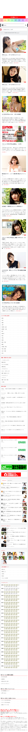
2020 (2, 606)
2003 (2, 666)
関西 (12, 20)
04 (11, 585)
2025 (2, 588)
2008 (2, 648)
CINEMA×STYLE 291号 (8, 29)
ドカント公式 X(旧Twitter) (6, 700)
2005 (2, 659)
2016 (2, 620)
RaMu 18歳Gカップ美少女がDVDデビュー (11, 487)
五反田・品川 (4, 327)
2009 (2, 644)
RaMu (3, 576)
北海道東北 (16, 20)
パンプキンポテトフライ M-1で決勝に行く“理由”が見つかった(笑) (13, 425)
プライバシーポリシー (5, 683)
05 (13, 585)
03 (9, 585)
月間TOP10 (4, 480)
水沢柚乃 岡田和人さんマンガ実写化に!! (12, 206)
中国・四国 (4, 348)
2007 (2, 651)
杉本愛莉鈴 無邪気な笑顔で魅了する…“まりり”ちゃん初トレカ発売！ (13, 402)
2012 (2, 634)
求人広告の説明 (4, 676)
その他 (3, 382)
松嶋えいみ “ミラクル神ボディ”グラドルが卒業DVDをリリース (12, 429)
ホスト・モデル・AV (5, 371)
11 (13, 597)
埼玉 (2, 335)
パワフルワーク (5, 368)
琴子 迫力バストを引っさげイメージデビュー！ (12, 495)
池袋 (2, 322)
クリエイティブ (5, 375)
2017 (2, 616)
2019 (2, 609)
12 (15, 590)
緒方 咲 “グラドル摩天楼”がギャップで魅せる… (12, 515)
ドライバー (4, 377)
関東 (5, 20)
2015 (2, 623)
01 (4, 585)
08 (6, 597)
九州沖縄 (23, 20)
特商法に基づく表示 (5, 681)
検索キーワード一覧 (5, 704)
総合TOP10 (10, 480)
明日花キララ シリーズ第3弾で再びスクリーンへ (14, 174)
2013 (2, 630)
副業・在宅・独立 (5, 379)
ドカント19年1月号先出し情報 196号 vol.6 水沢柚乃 (14, 238)
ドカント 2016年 (5, 578)
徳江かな (3, 569)
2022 (2, 599)
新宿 (2, 318)
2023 (2, 595)
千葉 (2, 337)
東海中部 (8, 20)
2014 (2, 627)
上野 (2, 324)
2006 (2, 655)
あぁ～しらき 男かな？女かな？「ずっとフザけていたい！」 (12, 407)
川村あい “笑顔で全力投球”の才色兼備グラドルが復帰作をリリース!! (13, 388)
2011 (2, 637)
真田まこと (4, 571)
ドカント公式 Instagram (5, 702)
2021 (2, 602)
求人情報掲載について (5, 690)
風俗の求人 (4, 362)
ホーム (2, 32)
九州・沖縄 (4, 351)
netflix (3, 573)
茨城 (2, 340)
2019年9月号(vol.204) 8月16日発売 (11, 114)
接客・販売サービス (5, 373)
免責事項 (3, 679)
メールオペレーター (5, 360)
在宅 (2, 353)
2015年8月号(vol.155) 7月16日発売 (11, 303)
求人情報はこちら (14, 17)
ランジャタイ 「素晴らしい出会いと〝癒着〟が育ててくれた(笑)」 (13, 393)
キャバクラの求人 (5, 364)
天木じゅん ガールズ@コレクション (11, 55)
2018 (2, 613)
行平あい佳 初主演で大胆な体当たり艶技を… (12, 499)
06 (16, 585)
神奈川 (3, 333)
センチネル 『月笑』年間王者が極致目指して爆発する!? (11, 416)
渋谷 (2, 320)
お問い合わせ (3, 692)
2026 (2, 585)
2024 (2, 592)
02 (6, 585)
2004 (2, 662)
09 (8, 597)
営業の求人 (4, 366)
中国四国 (19, 20)
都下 (2, 331)
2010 (2, 641)
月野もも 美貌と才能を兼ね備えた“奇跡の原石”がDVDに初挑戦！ (13, 421)
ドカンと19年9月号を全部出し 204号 (11, 144)
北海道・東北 (4, 346)
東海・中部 (4, 342)
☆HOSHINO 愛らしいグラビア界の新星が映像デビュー (14, 270)
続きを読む (16, 62)
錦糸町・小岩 (4, 329)
